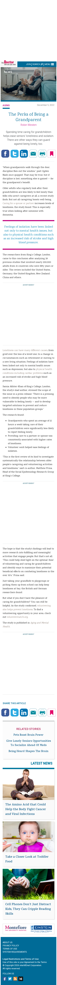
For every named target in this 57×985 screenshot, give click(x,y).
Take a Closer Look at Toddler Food (27, 859)
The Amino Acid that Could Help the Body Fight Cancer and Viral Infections (25, 810)
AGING (6, 105)
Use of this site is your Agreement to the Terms (25, 962)
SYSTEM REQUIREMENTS (15, 952)
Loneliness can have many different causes (25, 350)
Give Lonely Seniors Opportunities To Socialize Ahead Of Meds (28, 743)
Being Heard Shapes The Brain (28, 752)
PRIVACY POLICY (11, 945)
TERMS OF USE (10, 949)
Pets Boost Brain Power (28, 735)
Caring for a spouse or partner (18, 203)
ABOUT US (7, 942)
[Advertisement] (28, 30)
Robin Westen (29, 124)
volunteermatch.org (17, 617)
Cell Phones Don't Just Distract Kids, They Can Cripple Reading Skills (28, 909)
